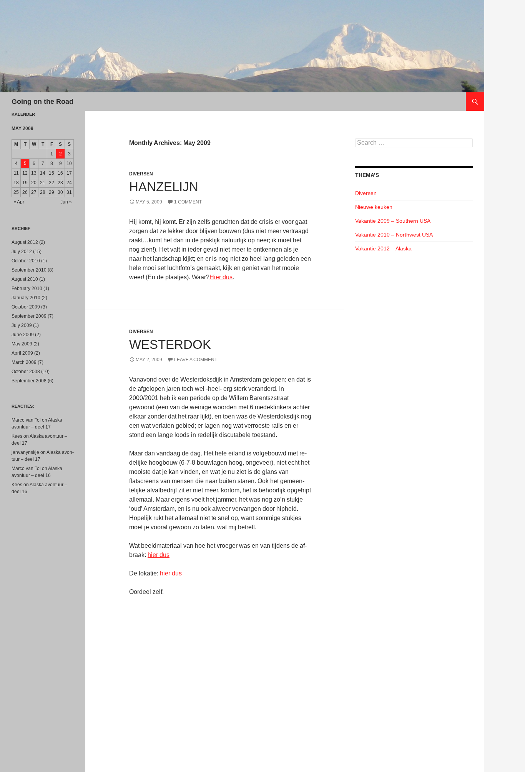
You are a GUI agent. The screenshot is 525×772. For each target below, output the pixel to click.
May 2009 (22, 344)
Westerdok (170, 344)
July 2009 (22, 325)
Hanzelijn (163, 187)
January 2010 (26, 297)
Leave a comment (195, 359)
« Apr (18, 202)
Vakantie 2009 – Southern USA (392, 221)
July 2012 (22, 251)
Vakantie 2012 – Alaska (383, 248)
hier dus (158, 555)
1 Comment (188, 202)
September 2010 (29, 270)
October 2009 (26, 307)
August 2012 (25, 242)
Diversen (141, 174)
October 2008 (26, 371)
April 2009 (22, 353)
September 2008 (29, 380)
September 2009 (29, 316)
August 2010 (25, 279)
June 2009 (23, 334)
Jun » (66, 202)
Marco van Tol (26, 420)
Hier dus (221, 277)
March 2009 (24, 362)
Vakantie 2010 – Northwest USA (394, 235)
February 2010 (27, 288)
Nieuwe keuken (373, 207)
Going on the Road (42, 101)
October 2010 (26, 260)
